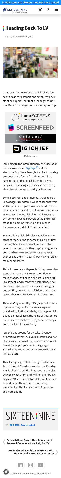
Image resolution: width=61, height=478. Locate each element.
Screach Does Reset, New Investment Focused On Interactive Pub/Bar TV (29, 442)
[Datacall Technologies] (30, 138)
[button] (48, 9)
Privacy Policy (36, 473)
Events (24, 425)
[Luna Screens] (30, 117)
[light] (40, 9)
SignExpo (31, 168)
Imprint (48, 473)
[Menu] (56, 9)
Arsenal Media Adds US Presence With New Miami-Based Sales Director (31, 452)
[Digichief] (30, 149)
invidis (15, 473)
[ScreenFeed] (30, 127)
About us (23, 473)
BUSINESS (14, 425)
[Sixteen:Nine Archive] (30, 419)
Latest (32, 425)
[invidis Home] (13, 9)
